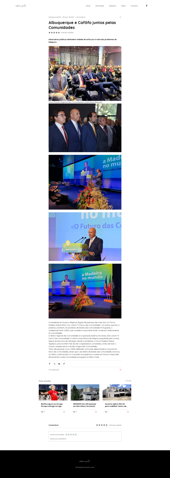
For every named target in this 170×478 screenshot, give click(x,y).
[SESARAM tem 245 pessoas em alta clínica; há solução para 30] (85, 392)
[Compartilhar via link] (64, 364)
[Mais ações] (120, 17)
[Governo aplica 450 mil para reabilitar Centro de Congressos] (117, 392)
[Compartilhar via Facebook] (49, 364)
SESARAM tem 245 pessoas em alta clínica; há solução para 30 (84, 405)
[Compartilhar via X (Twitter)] (54, 364)
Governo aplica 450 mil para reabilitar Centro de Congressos (115, 405)
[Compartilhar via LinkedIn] (59, 364)
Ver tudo (128, 381)
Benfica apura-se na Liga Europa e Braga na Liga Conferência (51, 405)
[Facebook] (146, 5)
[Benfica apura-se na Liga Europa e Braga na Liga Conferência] (53, 392)
